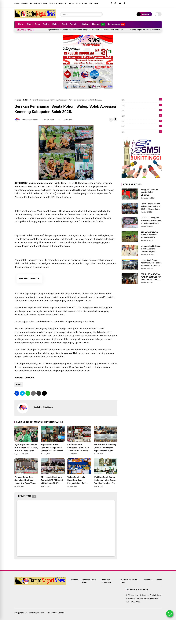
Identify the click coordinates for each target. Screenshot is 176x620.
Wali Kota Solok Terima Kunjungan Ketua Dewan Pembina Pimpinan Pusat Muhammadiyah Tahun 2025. (105, 480)
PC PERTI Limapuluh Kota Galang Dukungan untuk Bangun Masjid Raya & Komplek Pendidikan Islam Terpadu (151, 221)
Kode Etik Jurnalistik (58, 3)
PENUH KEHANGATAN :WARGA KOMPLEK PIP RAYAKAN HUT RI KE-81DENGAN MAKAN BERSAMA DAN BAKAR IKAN (151, 277)
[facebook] (111, 3)
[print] (33, 393)
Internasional (116, 24)
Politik (46, 24)
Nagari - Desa (33, 24)
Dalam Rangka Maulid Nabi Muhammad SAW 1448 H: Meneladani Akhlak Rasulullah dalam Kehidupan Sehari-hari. (150, 207)
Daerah (73, 24)
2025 (141, 105)
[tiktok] (124, 3)
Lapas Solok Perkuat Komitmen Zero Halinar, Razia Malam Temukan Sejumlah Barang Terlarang (151, 263)
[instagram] (115, 3)
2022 (141, 121)
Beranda (17, 100)
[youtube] (120, 3)
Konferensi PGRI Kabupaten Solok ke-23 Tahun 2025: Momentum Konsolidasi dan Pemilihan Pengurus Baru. (78, 447)
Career (159, 580)
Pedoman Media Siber (38, 3)
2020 (141, 132)
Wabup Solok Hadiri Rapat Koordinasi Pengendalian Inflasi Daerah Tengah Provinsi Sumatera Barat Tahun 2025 (78, 480)
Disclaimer (94, 3)
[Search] (100, 14)
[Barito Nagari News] (35, 17)
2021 (141, 126)
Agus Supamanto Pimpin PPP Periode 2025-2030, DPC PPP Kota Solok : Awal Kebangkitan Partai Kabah (26, 447)
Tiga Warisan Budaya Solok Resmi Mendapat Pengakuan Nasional (62, 30)
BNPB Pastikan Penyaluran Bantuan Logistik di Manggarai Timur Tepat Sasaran (122, 30)
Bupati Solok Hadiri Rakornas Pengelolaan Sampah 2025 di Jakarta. (52, 447)
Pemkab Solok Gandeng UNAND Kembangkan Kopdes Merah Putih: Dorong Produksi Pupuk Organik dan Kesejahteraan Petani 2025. (105, 447)
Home (16, 3)
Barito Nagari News (36, 613)
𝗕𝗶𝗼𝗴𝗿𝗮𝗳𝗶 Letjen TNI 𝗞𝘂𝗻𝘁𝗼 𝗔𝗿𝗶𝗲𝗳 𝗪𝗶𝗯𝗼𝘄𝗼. (150, 192)
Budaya (85, 24)
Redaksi (24, 3)
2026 (141, 100)
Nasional (98, 24)
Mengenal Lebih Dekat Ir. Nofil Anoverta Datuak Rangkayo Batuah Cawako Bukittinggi (150, 249)
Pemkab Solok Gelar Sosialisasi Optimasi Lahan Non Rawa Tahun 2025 (25, 480)
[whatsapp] (27, 393)
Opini (64, 24)
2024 (141, 110)
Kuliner (55, 24)
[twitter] (22, 393)
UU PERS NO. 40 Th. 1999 (78, 3)
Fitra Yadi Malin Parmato (55, 613)
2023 (141, 116)
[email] (38, 393)
